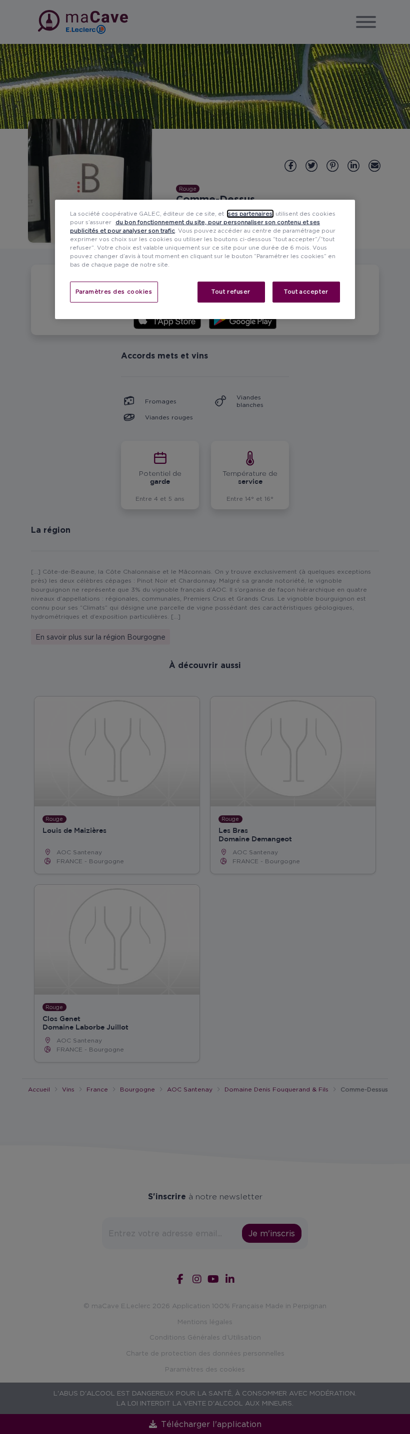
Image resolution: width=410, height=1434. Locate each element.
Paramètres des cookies (114, 292)
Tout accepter (306, 292)
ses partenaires (250, 214)
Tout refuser (231, 292)
